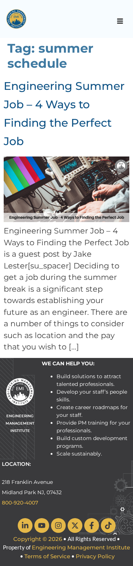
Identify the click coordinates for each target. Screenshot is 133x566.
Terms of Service (47, 556)
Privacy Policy (95, 556)
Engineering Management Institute (81, 547)
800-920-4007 (20, 502)
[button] (120, 21)
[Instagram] (58, 525)
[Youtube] (41, 525)
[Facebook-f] (91, 525)
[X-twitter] (75, 525)
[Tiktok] (108, 525)
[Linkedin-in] (25, 525)
